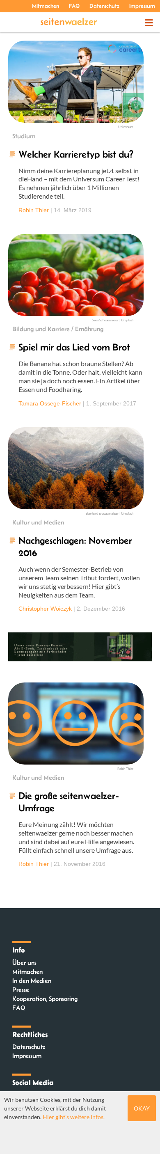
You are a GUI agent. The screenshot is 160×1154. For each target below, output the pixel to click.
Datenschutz (104, 5)
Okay (142, 1108)
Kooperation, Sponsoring (45, 998)
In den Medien (31, 980)
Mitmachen (45, 5)
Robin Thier (33, 210)
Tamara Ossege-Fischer (49, 403)
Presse (20, 989)
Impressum (142, 5)
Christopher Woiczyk (45, 608)
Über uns (24, 962)
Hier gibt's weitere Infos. (74, 1116)
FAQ (74, 5)
